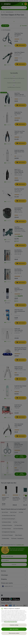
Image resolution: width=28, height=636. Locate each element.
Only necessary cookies (14, 633)
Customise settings (14, 625)
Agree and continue (14, 629)
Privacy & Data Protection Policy (10, 621)
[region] (14, 621)
